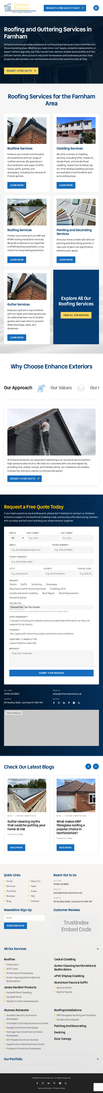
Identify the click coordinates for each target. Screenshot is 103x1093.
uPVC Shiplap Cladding (69, 976)
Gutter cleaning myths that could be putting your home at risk (26, 825)
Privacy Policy (59, 1088)
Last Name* (67, 533)
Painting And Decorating (70, 1026)
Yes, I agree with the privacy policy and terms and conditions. (42, 633)
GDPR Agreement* (18, 617)
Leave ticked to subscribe (23, 643)
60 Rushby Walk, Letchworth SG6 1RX (23, 702)
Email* (12, 545)
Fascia (13, 584)
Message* (14, 649)
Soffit (24, 584)
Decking (59, 1032)
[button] (88, 766)
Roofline (9, 959)
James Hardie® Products (20, 987)
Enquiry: (13, 581)
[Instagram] (59, 703)
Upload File (15, 603)
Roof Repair (49, 593)
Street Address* (18, 557)
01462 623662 (11, 694)
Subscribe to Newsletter (23, 639)
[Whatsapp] (79, 703)
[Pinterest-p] (69, 703)
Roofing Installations (68, 1010)
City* (12, 569)
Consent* (14, 630)
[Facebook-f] (54, 703)
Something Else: (18, 597)
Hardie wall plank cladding (24, 593)
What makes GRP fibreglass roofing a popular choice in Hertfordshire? (71, 827)
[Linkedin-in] (64, 703)
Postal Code (84, 569)
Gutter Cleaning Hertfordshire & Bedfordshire (75, 968)
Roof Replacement (69, 593)
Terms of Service (45, 1088)
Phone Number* (60, 545)
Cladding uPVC (58, 589)
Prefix (12, 533)
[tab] (24, 388)
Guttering (37, 584)
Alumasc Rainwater (16, 1010)
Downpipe (51, 584)
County (48, 569)
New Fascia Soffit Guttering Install (28, 589)
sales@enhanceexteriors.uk (67, 694)
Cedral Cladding (65, 959)
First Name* (33, 533)
